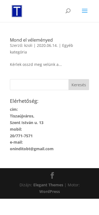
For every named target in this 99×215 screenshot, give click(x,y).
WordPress (49, 191)
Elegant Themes (48, 184)
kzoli (28, 45)
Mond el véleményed (31, 40)
